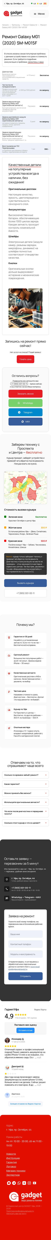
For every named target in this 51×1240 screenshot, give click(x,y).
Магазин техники (15, 1170)
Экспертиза (13, 1174)
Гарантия (11, 1162)
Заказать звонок (25, 393)
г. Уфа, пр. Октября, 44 (23, 878)
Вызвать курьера (25, 583)
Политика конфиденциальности (20, 1211)
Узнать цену (25, 359)
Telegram (27, 412)
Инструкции (13, 1158)
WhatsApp (27, 403)
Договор (11, 1166)
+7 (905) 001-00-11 (19, 383)
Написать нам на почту (16, 1213)
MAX (27, 421)
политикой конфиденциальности (24, 967)
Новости (11, 1153)
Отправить (25, 976)
